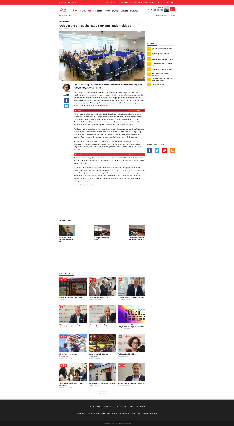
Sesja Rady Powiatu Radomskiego (86, 184)
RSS (138, 413)
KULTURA (115, 11)
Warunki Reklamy (93, 413)
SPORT (107, 11)
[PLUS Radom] (68, 11)
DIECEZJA (99, 11)
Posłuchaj (145, 413)
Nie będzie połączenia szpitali (102, 238)
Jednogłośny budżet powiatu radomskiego (136, 238)
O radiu (74, 2)
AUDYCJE (124, 11)
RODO (133, 413)
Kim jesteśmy (81, 413)
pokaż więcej (102, 393)
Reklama (67, 2)
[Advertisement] (109, 198)
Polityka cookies (123, 413)
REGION (91, 11)
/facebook (153, 413)
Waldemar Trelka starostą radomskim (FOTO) (66, 239)
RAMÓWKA (134, 11)
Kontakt (61, 2)
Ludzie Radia (105, 413)
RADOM (83, 11)
